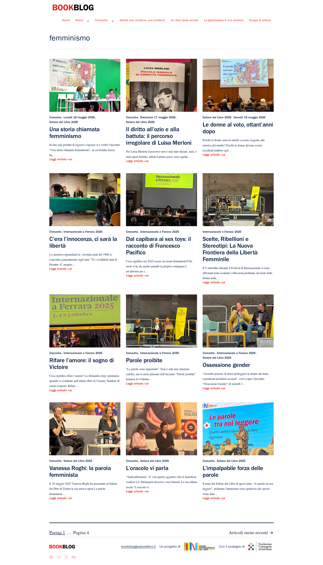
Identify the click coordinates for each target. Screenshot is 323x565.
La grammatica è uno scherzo (224, 20)
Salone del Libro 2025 (217, 358)
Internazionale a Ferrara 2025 (83, 232)
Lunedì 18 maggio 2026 (79, 117)
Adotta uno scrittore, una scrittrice (142, 20)
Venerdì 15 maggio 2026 (249, 117)
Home (66, 20)
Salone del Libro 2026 (63, 122)
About (79, 20)
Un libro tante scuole (185, 20)
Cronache (101, 20)
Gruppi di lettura (260, 20)
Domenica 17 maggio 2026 (158, 117)
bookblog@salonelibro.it (138, 546)
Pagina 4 (81, 532)
